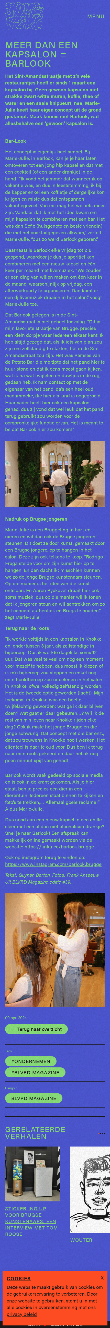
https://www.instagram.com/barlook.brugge (53, 864)
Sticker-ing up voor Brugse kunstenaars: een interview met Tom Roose (31, 1221)
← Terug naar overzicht (36, 1028)
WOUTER (81, 1240)
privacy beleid (22, 1314)
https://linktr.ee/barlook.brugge (59, 846)
